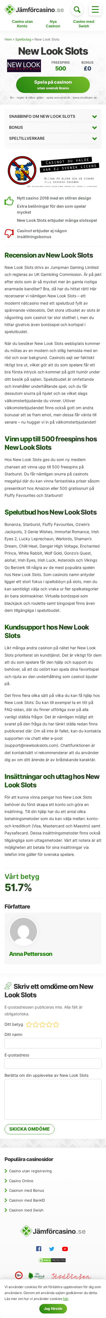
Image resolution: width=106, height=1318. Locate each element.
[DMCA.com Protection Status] (53, 1261)
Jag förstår (53, 1308)
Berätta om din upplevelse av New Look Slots (46, 1075)
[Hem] (34, 9)
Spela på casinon (53, 84)
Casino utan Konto (22, 23)
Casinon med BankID (27, 1200)
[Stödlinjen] (71, 1277)
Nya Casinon (53, 23)
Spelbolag (23, 39)
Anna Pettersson (30, 954)
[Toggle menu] (95, 9)
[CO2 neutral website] (37, 1277)
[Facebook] (40, 1249)
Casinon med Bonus (26, 1190)
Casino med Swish (83, 23)
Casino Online (21, 1181)
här (65, 1299)
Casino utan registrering (30, 1171)
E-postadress (17, 1055)
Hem (8, 39)
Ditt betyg (14, 1024)
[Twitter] (53, 1249)
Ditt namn (13, 1034)
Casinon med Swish (26, 1210)
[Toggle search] (77, 9)
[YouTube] (66, 1249)
